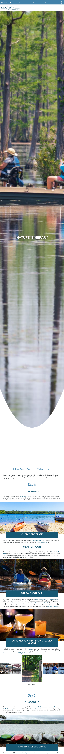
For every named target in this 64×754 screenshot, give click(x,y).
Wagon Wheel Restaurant (31, 753)
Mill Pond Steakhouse (53, 606)
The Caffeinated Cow (42, 542)
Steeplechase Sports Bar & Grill (39, 603)
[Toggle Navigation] (61, 8)
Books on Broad (42, 707)
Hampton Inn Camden (9, 653)
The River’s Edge (36, 540)
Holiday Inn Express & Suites (25, 653)
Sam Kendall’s (13, 603)
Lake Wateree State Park (39, 709)
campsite (29, 649)
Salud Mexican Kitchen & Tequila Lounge (46, 599)
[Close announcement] (61, 2)
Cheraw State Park (24, 496)
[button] (2, 672)
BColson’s (25, 605)
